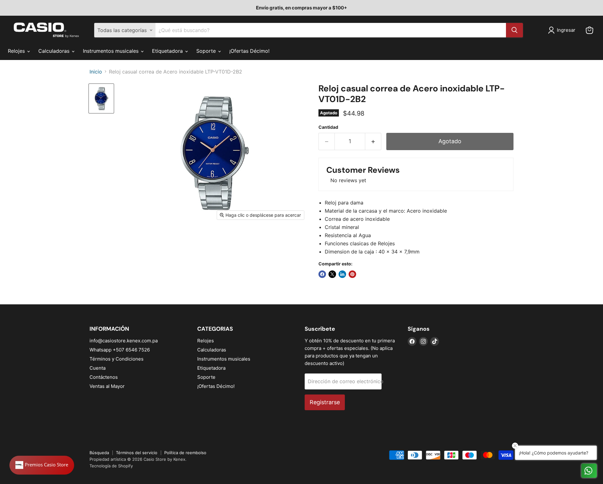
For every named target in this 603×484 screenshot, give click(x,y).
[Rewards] (41, 465)
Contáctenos (104, 377)
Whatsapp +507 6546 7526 (120, 350)
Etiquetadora (168, 51)
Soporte (206, 51)
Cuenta (98, 368)
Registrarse (325, 402)
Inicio (96, 71)
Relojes (17, 51)
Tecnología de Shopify (111, 465)
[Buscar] (514, 30)
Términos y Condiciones (117, 359)
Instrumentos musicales (111, 51)
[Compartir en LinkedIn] (342, 274)
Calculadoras (54, 51)
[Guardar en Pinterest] (352, 274)
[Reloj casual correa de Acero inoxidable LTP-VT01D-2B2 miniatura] (101, 98)
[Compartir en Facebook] (322, 274)
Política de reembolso (185, 452)
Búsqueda (99, 452)
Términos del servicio (136, 452)
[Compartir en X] (332, 274)
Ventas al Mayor (107, 386)
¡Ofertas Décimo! (249, 51)
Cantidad (328, 127)
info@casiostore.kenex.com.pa (124, 341)
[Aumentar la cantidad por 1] (373, 141)
